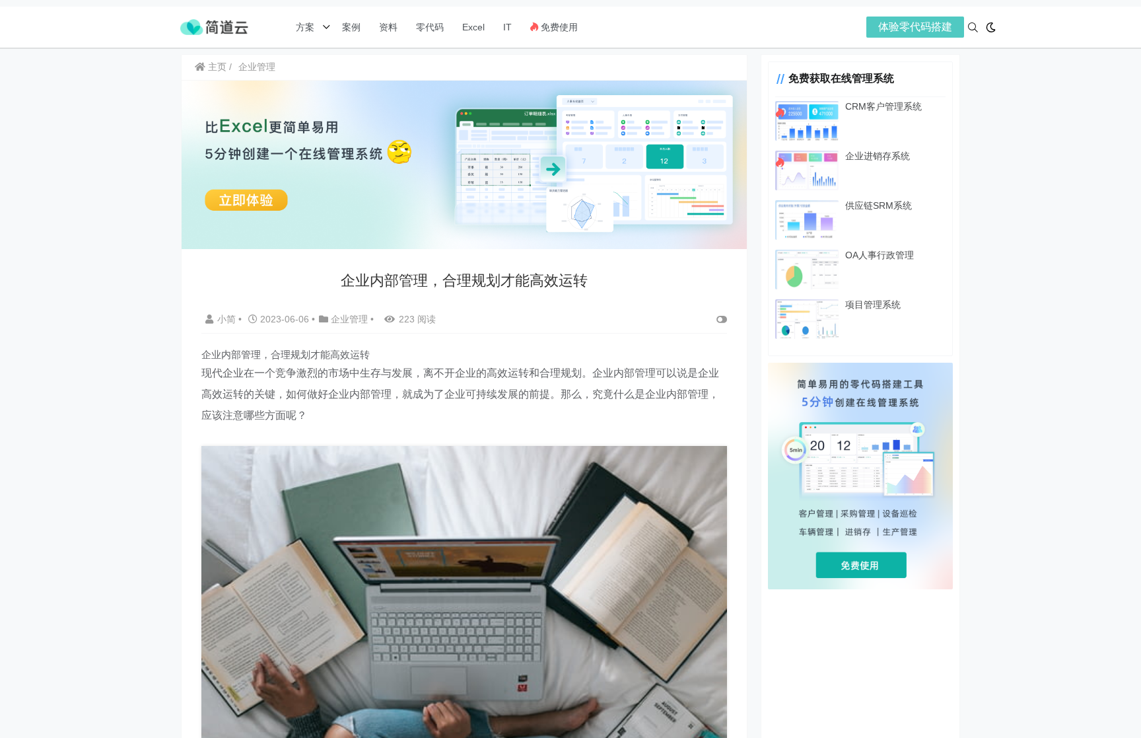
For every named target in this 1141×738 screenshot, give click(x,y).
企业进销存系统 (877, 156)
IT (507, 27)
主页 (215, 66)
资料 (388, 27)
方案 (306, 27)
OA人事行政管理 (879, 255)
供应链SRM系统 (878, 205)
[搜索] (973, 27)
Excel (473, 27)
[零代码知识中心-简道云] (214, 26)
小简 (227, 319)
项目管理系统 (873, 304)
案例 (350, 27)
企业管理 (256, 66)
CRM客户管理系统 (883, 106)
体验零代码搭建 (915, 26)
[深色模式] (991, 27)
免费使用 (558, 27)
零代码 (430, 27)
